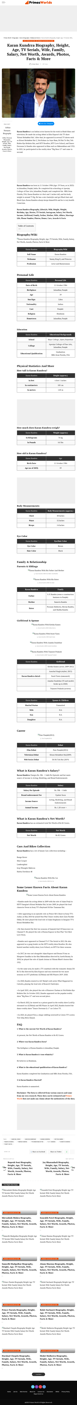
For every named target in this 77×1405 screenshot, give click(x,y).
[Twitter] (33, 1386)
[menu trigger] (4, 2)
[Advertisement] (38, 18)
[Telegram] (72, 1151)
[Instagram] (36, 1386)
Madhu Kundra (9, 1141)
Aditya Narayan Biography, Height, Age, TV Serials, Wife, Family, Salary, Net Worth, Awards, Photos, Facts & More (7, 144)
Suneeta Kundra (65, 1141)
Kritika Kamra (59, 1139)
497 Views (45, 64)
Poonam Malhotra (37, 1141)
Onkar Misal (35, 64)
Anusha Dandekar (30, 1139)
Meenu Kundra (22, 1141)
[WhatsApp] (66, 1151)
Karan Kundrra (45, 1139)
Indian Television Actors (45, 41)
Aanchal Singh (16, 1139)
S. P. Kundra (51, 1141)
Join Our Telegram (47, 123)
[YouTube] (40, 1386)
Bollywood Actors (30, 41)
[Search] (73, 2)
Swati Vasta (8, 1144)
